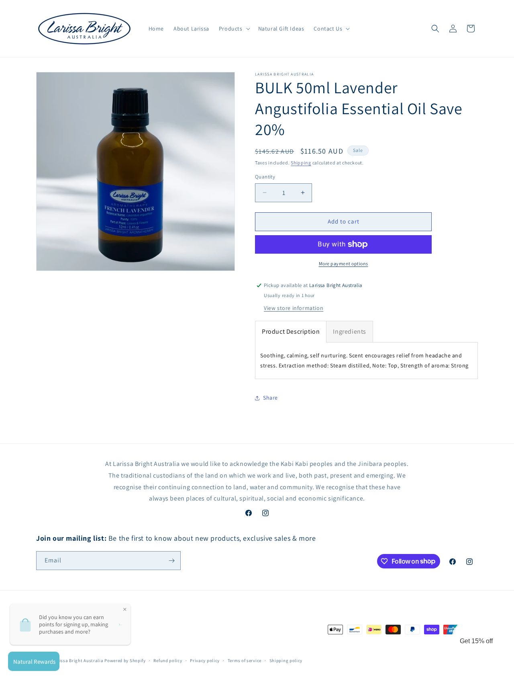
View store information (293, 308)
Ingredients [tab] (349, 331)
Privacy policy (205, 660)
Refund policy (167, 660)
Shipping (301, 163)
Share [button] (270, 397)
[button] (233, 28)
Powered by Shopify (125, 660)
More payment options (343, 264)
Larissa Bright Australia (78, 660)
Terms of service (244, 660)
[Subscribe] (171, 560)
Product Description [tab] (291, 331)
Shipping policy (286, 660)
